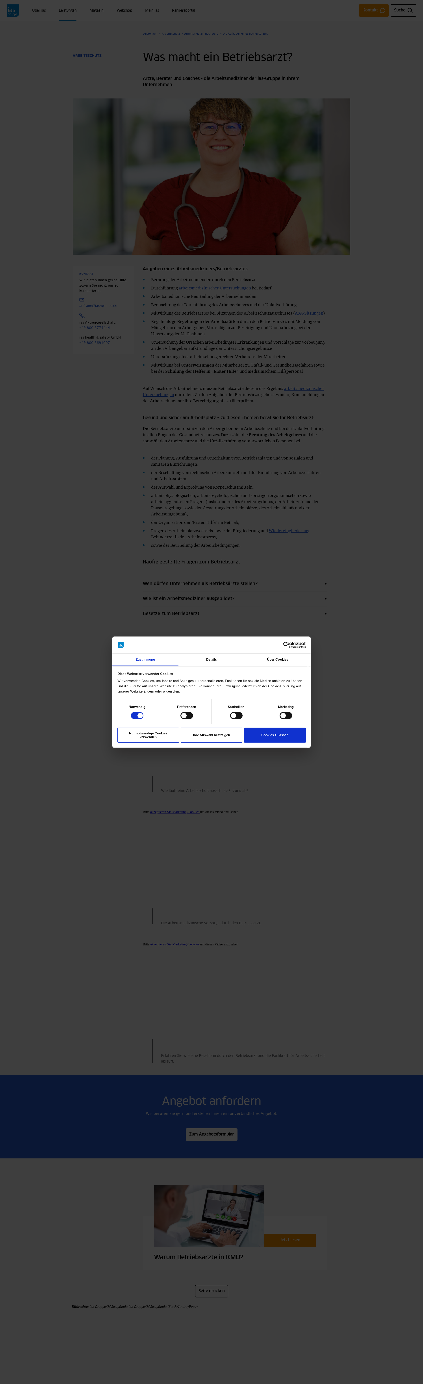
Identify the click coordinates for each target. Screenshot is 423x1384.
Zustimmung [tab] (145, 659)
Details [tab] (211, 659)
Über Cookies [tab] (277, 659)
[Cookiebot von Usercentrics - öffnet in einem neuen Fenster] (286, 644)
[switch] (186, 715)
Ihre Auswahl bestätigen (211, 735)
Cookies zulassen (274, 735)
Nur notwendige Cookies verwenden (148, 735)
